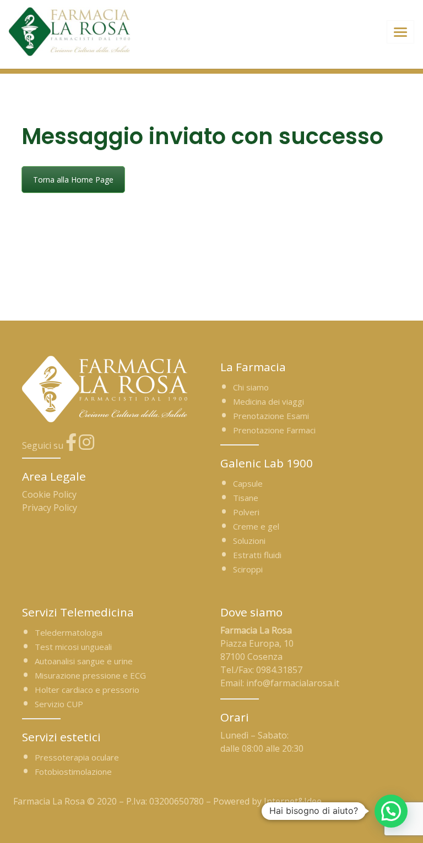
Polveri (246, 511)
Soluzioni (249, 540)
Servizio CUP (59, 703)
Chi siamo (251, 387)
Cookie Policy (49, 494)
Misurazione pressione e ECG (90, 675)
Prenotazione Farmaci (274, 430)
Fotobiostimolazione (73, 771)
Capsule (248, 483)
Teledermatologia (68, 632)
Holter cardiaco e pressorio (87, 689)
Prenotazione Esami (271, 415)
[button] (391, 811)
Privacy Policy (49, 508)
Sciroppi (248, 569)
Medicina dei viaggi (268, 401)
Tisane (245, 497)
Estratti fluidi (257, 554)
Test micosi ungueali (73, 646)
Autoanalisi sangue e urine (84, 660)
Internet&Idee (293, 801)
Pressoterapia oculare (77, 757)
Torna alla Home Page (73, 179)
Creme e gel (256, 526)
